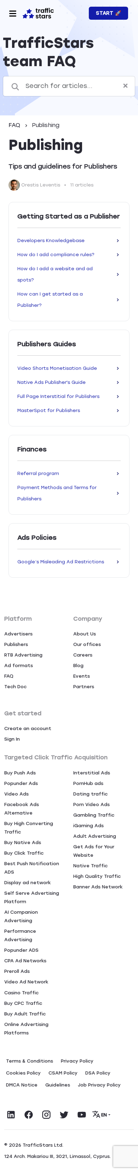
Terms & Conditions (29, 1061)
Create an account (27, 728)
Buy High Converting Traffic (28, 828)
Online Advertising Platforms (26, 1028)
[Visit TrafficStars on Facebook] (29, 1115)
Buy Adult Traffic (25, 1013)
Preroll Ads (17, 971)
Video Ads (16, 794)
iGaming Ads (88, 825)
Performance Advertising (20, 935)
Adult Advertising (94, 836)
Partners (83, 686)
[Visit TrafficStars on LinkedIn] (11, 1115)
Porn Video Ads (91, 804)
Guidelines (57, 1085)
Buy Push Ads (20, 772)
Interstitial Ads (91, 772)
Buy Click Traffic (24, 853)
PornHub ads (88, 783)
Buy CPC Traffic (23, 1003)
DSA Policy (97, 1073)
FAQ (15, 125)
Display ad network (27, 882)
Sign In (12, 739)
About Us (84, 633)
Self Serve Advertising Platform (31, 897)
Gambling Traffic (93, 815)
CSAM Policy (62, 1073)
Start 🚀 (108, 13)
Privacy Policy (77, 1061)
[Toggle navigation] (12, 13)
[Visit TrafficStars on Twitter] (64, 1115)
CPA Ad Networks (25, 960)
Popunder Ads (21, 783)
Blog (78, 665)
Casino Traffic (21, 992)
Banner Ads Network (98, 886)
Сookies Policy (23, 1073)
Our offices (87, 644)
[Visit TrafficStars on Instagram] (46, 1115)
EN (104, 1114)
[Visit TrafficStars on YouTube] (82, 1115)
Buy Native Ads (22, 842)
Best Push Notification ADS (31, 868)
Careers (82, 655)
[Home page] (38, 13)
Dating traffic (90, 794)
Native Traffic (90, 865)
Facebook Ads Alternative (21, 809)
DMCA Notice (22, 1085)
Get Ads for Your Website (93, 851)
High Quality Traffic (97, 876)
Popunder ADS (21, 950)
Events (81, 676)
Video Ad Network (26, 981)
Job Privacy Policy (99, 1085)
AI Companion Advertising (21, 916)
